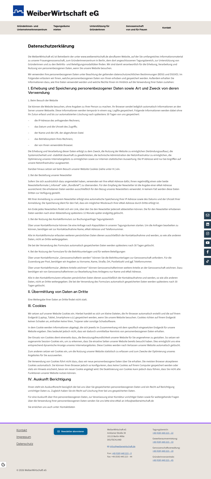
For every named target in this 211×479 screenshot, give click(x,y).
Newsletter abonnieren (72, 431)
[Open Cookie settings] (3, 465)
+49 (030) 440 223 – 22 (163, 433)
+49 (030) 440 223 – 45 (163, 460)
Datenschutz (25, 443)
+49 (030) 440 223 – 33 (163, 442)
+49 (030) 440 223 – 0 (122, 453)
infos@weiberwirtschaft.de (122, 446)
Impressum (24, 436)
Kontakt (22, 430)
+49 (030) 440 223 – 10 (163, 451)
